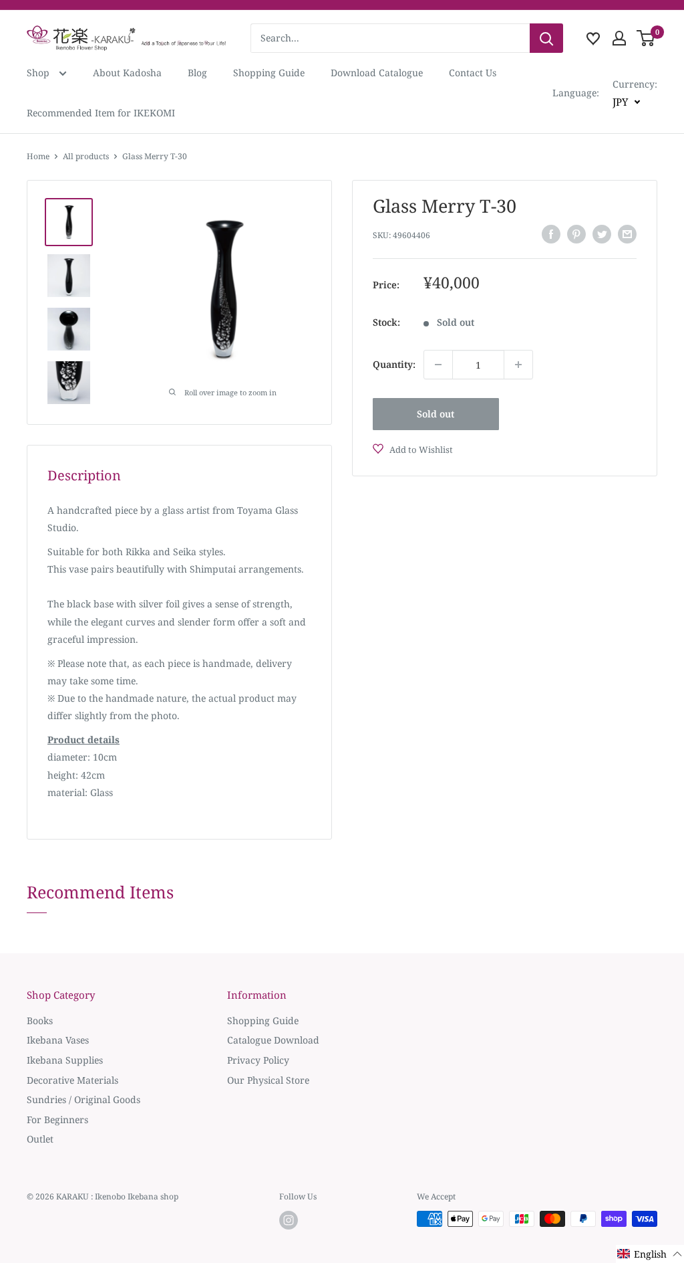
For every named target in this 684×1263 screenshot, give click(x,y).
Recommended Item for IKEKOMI (101, 112)
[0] (646, 38)
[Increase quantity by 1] (518, 365)
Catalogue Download (273, 1040)
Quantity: (394, 364)
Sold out (435, 413)
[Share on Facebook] (551, 234)
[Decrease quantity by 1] (438, 365)
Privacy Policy (258, 1060)
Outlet (40, 1139)
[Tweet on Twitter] (601, 234)
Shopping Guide (269, 72)
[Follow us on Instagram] (288, 1220)
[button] (650, 1254)
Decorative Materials (72, 1080)
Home (38, 156)
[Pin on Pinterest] (576, 234)
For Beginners (57, 1119)
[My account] (619, 38)
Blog (197, 72)
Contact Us (472, 72)
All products (86, 156)
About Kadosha (127, 72)
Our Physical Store (268, 1080)
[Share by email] (627, 234)
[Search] (546, 38)
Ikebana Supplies (65, 1060)
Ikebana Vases (58, 1040)
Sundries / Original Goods (83, 1099)
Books (40, 1020)
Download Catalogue (377, 72)
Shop (39, 72)
